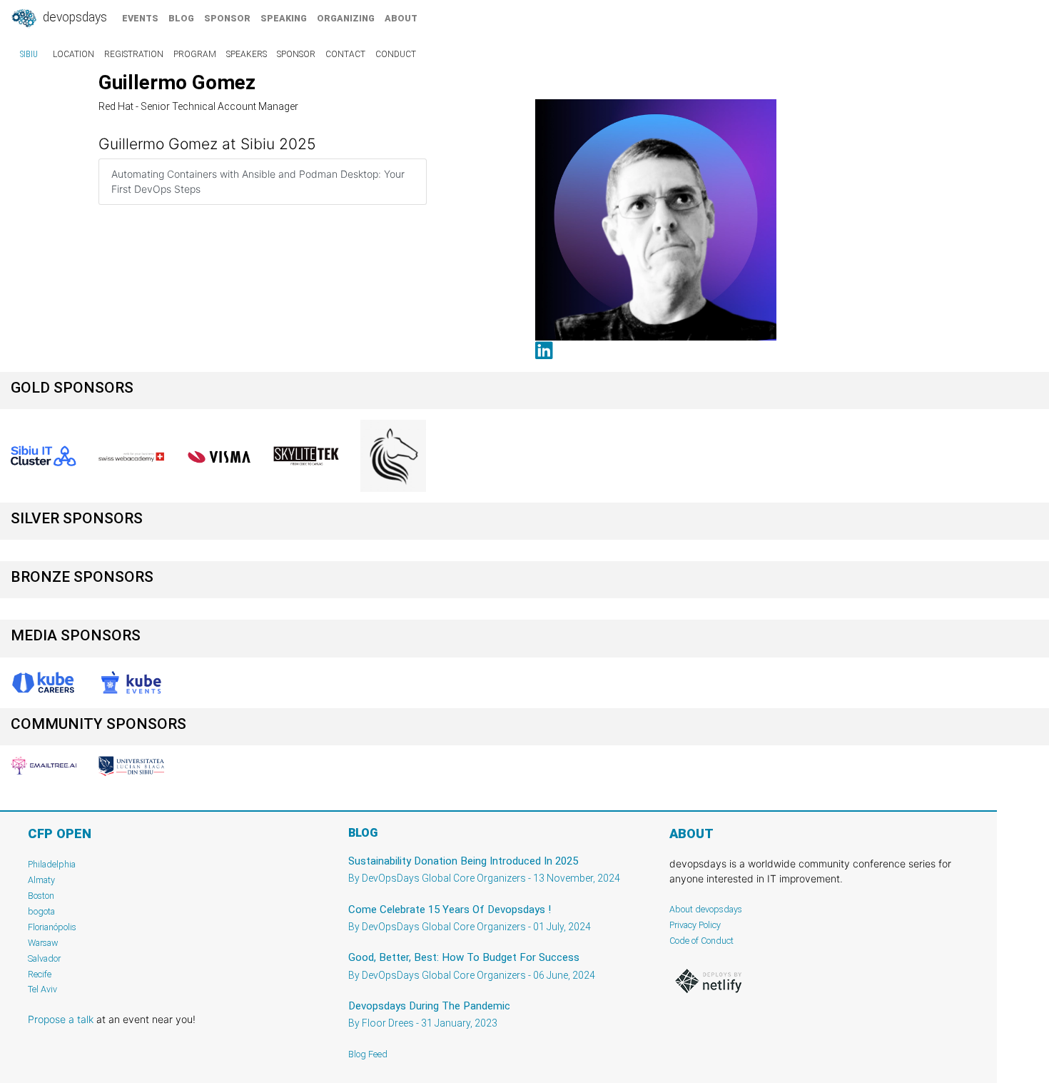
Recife (39, 974)
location (73, 54)
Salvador (44, 958)
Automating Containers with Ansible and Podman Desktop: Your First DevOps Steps (258, 181)
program (194, 54)
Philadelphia (52, 864)
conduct (395, 54)
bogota (41, 911)
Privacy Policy (695, 925)
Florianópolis (52, 927)
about (401, 18)
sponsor (227, 18)
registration (133, 54)
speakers (246, 54)
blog (181, 18)
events (140, 18)
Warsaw (43, 942)
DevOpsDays (73, 17)
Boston (41, 895)
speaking (283, 18)
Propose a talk (60, 1019)
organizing (346, 18)
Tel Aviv (42, 989)
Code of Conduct (701, 940)
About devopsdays (705, 909)
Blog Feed (367, 1054)
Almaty (41, 880)
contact (345, 54)
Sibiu (29, 54)
